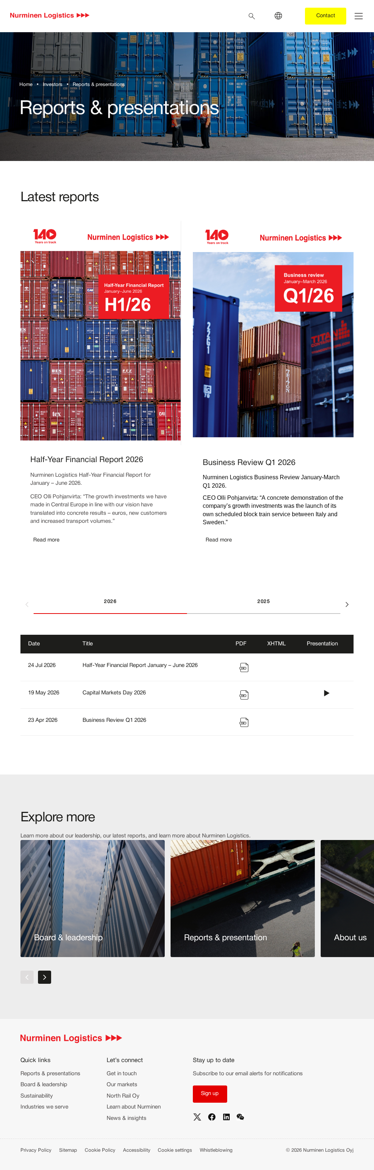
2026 (110, 602)
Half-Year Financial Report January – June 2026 (140, 665)
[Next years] (347, 604)
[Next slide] (44, 977)
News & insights (126, 1118)
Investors (52, 85)
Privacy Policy (35, 1150)
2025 (263, 602)
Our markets (122, 1084)
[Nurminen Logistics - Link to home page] (50, 16)
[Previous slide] (27, 977)
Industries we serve (44, 1107)
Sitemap (68, 1150)
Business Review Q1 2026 (114, 720)
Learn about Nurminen (134, 1107)
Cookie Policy (100, 1150)
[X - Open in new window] (197, 1117)
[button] (45, 540)
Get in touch (122, 1073)
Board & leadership (43, 1084)
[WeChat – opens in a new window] (240, 1117)
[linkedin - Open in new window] (226, 1117)
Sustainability (36, 1096)
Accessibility (136, 1150)
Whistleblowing (216, 1150)
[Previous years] (27, 604)
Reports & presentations (50, 1073)
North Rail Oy (123, 1096)
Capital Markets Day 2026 (114, 692)
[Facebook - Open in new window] (211, 1117)
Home (26, 85)
